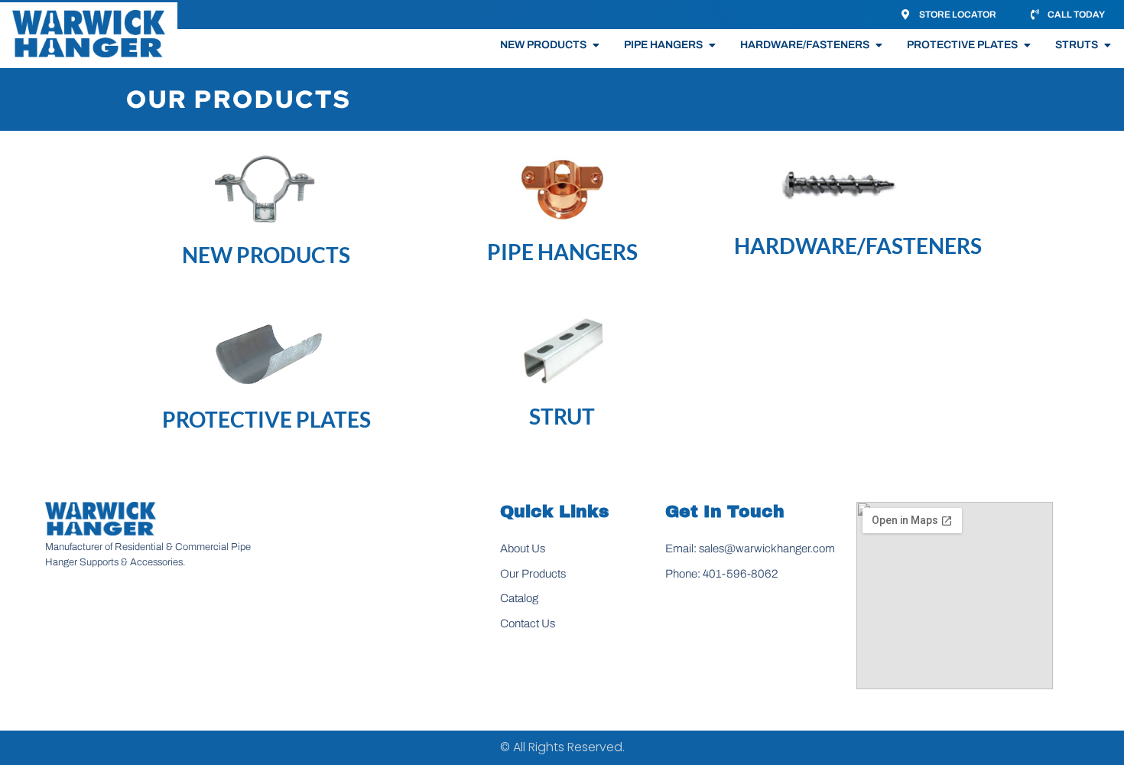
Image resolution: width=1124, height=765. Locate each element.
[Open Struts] (1107, 45)
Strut (562, 416)
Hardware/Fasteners (858, 246)
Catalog (519, 598)
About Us (522, 548)
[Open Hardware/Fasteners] (878, 45)
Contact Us (527, 623)
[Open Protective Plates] (1027, 45)
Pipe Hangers (562, 252)
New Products (266, 255)
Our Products (533, 574)
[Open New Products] (595, 45)
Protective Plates (266, 419)
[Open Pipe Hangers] (712, 45)
